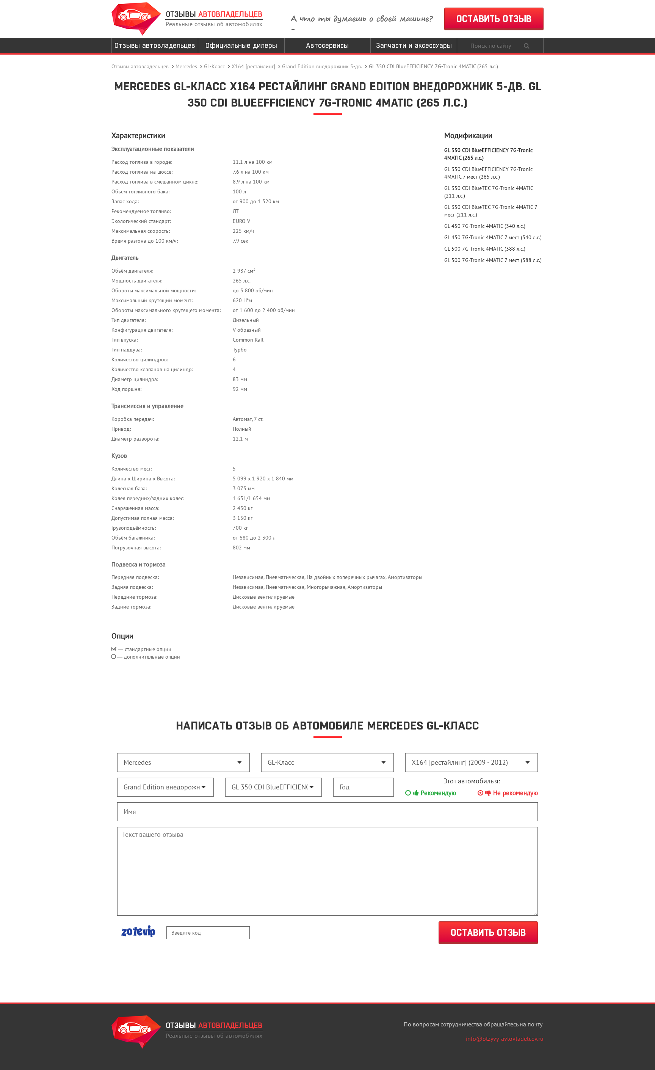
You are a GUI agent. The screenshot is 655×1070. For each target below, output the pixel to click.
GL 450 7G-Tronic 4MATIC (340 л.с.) (484, 226)
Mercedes (186, 66)
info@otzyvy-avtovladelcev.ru (505, 1038)
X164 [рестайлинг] (253, 66)
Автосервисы (327, 45)
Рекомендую (437, 793)
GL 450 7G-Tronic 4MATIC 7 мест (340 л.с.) (493, 237)
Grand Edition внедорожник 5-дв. (322, 66)
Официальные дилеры (241, 45)
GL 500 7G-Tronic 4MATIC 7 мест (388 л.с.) (493, 260)
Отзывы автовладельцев (154, 45)
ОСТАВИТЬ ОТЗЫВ (493, 18)
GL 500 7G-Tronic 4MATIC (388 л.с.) (484, 248)
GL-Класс (214, 66)
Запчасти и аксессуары (414, 45)
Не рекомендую (514, 793)
